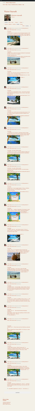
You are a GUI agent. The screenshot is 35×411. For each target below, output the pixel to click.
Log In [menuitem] (1, 0)
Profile (9, 22)
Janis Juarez (9, 28)
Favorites (14, 24)
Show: (23, 25)
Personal (6, 24)
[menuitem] (34, 0)
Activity (6, 22)
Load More (17, 392)
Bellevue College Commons (10, 2)
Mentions (10, 24)
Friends (17, 22)
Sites (12, 22)
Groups (21, 22)
